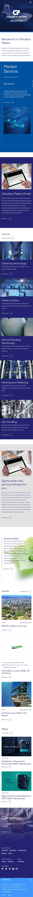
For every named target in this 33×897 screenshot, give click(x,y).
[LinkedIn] (6, 869)
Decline (9, 894)
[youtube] (13, 869)
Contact (20, 859)
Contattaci (21, 861)
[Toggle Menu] (30, 2)
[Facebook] (3, 869)
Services (4, 853)
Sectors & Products (7, 859)
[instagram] (17, 869)
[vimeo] (10, 869)
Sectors (4, 861)
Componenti (22, 850)
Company (5, 850)
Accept (3, 894)
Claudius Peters (6, 848)
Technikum (12, 850)
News (10, 853)
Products (11, 861)
